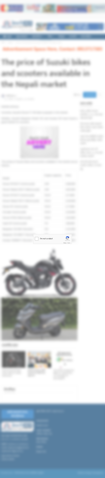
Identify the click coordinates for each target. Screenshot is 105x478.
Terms (68, 243)
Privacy (64, 243)
